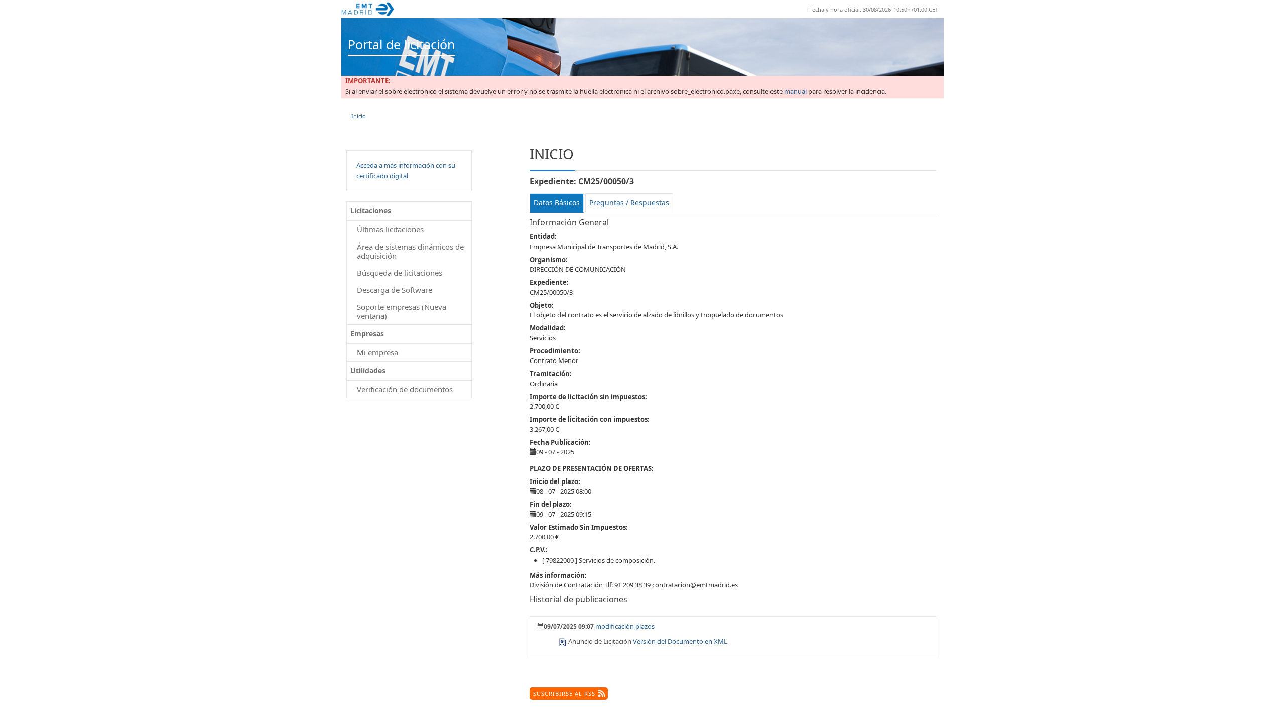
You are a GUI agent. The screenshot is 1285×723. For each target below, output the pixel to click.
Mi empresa (377, 352)
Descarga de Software (394, 290)
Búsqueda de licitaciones (399, 273)
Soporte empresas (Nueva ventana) (401, 311)
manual (795, 91)
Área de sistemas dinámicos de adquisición (410, 251)
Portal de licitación (401, 44)
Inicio (358, 116)
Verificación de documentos (405, 389)
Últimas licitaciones (390, 229)
